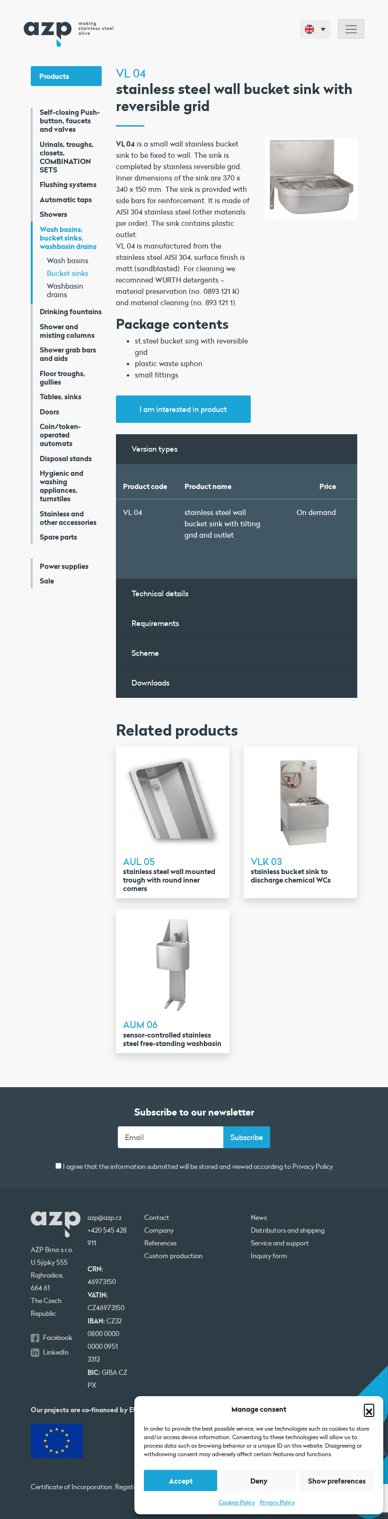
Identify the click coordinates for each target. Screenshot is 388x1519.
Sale (47, 580)
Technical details (160, 593)
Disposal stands (66, 458)
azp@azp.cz (105, 1217)
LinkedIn (56, 1352)
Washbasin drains (65, 290)
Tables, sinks (60, 396)
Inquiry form (269, 1256)
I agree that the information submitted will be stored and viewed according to (197, 1167)
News (259, 1217)
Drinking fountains (71, 311)
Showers (53, 214)
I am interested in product (183, 409)
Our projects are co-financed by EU (84, 1409)
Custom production (173, 1256)
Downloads (150, 682)
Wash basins (67, 260)
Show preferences (337, 1480)
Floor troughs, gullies (62, 377)
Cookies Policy (237, 1502)
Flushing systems (68, 184)
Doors (49, 411)
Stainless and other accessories (68, 517)
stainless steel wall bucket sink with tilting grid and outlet (222, 523)
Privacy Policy (277, 1502)
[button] (369, 1409)
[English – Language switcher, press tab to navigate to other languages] (315, 29)
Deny (259, 1480)
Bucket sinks (67, 273)
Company (159, 1230)
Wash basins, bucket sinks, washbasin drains (68, 237)
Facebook (57, 1337)
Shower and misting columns (67, 330)
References (160, 1243)
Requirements (155, 623)
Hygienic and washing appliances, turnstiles (61, 486)
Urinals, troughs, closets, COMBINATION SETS (67, 157)
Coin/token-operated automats (60, 434)
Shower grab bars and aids (68, 353)
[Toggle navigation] (351, 29)
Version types (154, 449)
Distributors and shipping (288, 1230)
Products (54, 76)
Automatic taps (66, 199)
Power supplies (64, 566)
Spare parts (58, 536)
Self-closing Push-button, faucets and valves (70, 120)
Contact (156, 1217)
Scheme (145, 653)
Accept (181, 1480)
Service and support (280, 1243)
